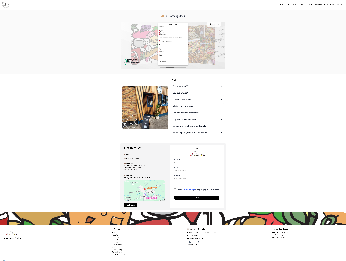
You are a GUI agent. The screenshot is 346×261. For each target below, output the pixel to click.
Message (177, 175)
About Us (115, 235)
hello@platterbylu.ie (134, 158)
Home (114, 232)
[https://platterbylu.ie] (56, 232)
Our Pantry (115, 242)
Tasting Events (117, 252)
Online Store (116, 240)
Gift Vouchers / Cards (119, 254)
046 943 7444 (131, 155)
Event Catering (117, 250)
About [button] (339, 4)
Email (176, 167)
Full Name (177, 159)
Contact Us (116, 237)
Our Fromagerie (117, 245)
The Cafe (115, 247)
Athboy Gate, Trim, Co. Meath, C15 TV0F (137, 178)
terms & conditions (189, 189)
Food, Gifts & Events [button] (295, 4)
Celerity (5, 260)
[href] (144, 190)
